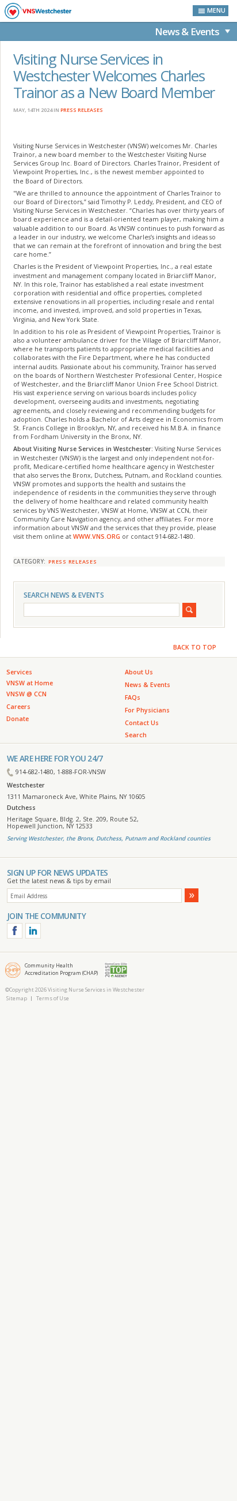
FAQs (132, 697)
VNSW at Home (29, 683)
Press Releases (81, 110)
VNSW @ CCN (26, 694)
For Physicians (147, 710)
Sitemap (16, 998)
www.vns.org (96, 536)
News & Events (187, 31)
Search (136, 735)
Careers (18, 707)
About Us (139, 672)
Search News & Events (64, 595)
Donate (17, 719)
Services (19, 672)
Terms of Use (52, 998)
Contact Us (142, 723)
